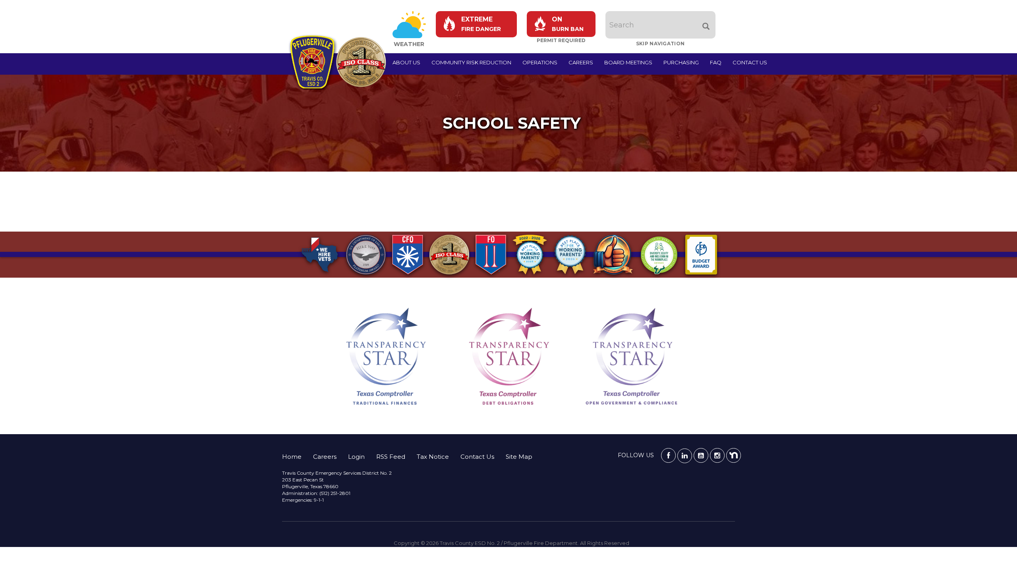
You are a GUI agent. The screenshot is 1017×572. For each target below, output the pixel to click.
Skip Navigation (660, 43)
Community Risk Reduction (471, 62)
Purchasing (681, 62)
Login (356, 456)
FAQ (715, 62)
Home (292, 456)
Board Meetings (628, 62)
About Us (406, 62)
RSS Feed (390, 456)
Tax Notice (433, 456)
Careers (580, 62)
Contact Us (750, 62)
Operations (539, 62)
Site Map (519, 456)
